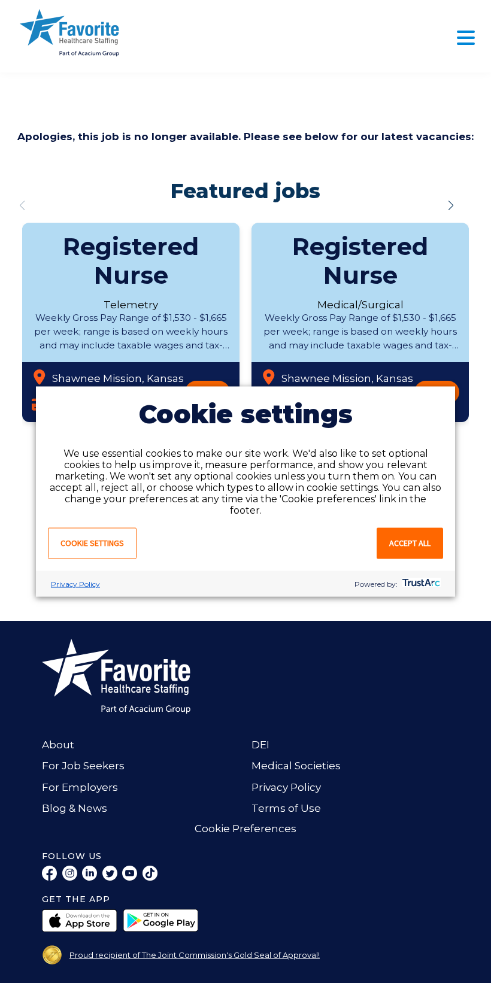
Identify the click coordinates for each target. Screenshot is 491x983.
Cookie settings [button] (92, 543)
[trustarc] (420, 584)
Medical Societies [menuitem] (296, 766)
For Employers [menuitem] (80, 787)
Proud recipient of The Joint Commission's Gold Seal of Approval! (194, 955)
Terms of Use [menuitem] (286, 808)
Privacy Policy (75, 584)
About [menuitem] (58, 745)
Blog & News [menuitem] (74, 808)
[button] (451, 205)
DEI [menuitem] (260, 745)
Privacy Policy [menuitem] (286, 787)
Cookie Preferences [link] (245, 829)
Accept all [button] (410, 543)
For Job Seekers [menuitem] (83, 766)
